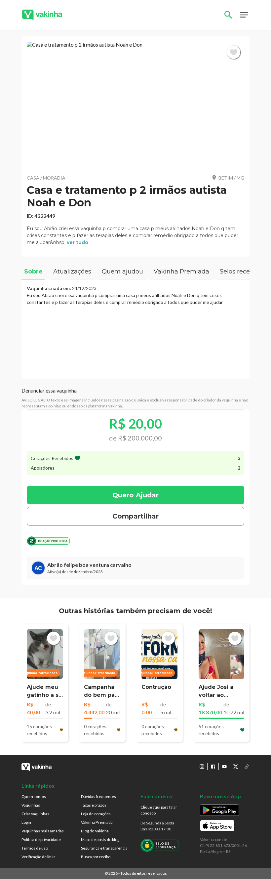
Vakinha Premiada (97, 822)
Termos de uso (34, 848)
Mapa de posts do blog (100, 839)
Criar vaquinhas (35, 813)
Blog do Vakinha (95, 830)
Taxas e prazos (93, 805)
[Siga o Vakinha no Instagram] (202, 766)
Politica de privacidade (41, 839)
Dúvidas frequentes (98, 796)
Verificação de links (38, 856)
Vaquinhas (30, 805)
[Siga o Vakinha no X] (235, 766)
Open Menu (244, 15)
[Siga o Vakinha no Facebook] (213, 766)
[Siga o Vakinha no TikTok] (247, 766)
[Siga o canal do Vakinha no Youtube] (224, 766)
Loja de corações (96, 813)
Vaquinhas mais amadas (42, 830)
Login (26, 822)
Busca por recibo (95, 856)
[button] (135, 105)
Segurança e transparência (104, 848)
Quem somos (33, 796)
